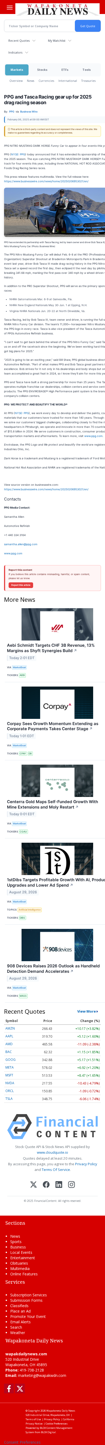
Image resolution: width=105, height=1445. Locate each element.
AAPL (9, 1036)
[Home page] (57, 9)
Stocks (42, 70)
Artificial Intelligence (30, 909)
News (30, 81)
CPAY (23, 753)
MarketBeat (19, 667)
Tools (86, 70)
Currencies (46, 81)
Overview (16, 81)
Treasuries (88, 81)
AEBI (22, 675)
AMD (9, 1044)
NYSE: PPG (18, 154)
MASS (23, 995)
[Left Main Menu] (9, 7)
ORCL (9, 1091)
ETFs (64, 70)
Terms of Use (33, 1419)
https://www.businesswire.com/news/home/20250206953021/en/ (46, 181)
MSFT (9, 1075)
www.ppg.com (93, 436)
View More (86, 1011)
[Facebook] (46, 1185)
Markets (16, 70)
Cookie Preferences (57, 1423)
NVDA (9, 1083)
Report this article (20, 585)
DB (30, 753)
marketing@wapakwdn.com (42, 1375)
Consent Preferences (22, 1442)
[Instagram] (71, 1185)
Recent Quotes (19, 41)
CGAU (23, 831)
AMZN (10, 1028)
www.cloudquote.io (52, 1152)
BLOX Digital (48, 1432)
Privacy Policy (86, 1163)
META (9, 1067)
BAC (8, 1051)
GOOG (10, 1059)
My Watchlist (56, 41)
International (67, 81)
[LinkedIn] (58, 1185)
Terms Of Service (56, 1169)
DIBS (22, 917)
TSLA (9, 1098)
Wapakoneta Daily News (60, 1410)
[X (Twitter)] (33, 1185)
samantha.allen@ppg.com (20, 544)
